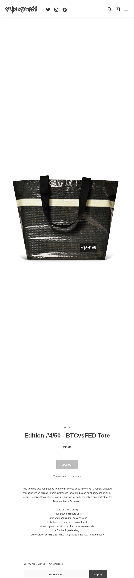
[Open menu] (126, 9)
